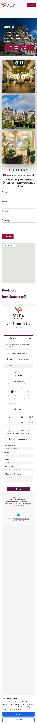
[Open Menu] (18, 14)
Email (5, 202)
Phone (5, 211)
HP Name (2, 58)
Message (6, 220)
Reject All (18, 719)
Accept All (18, 714)
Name (5, 192)
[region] (18, 709)
